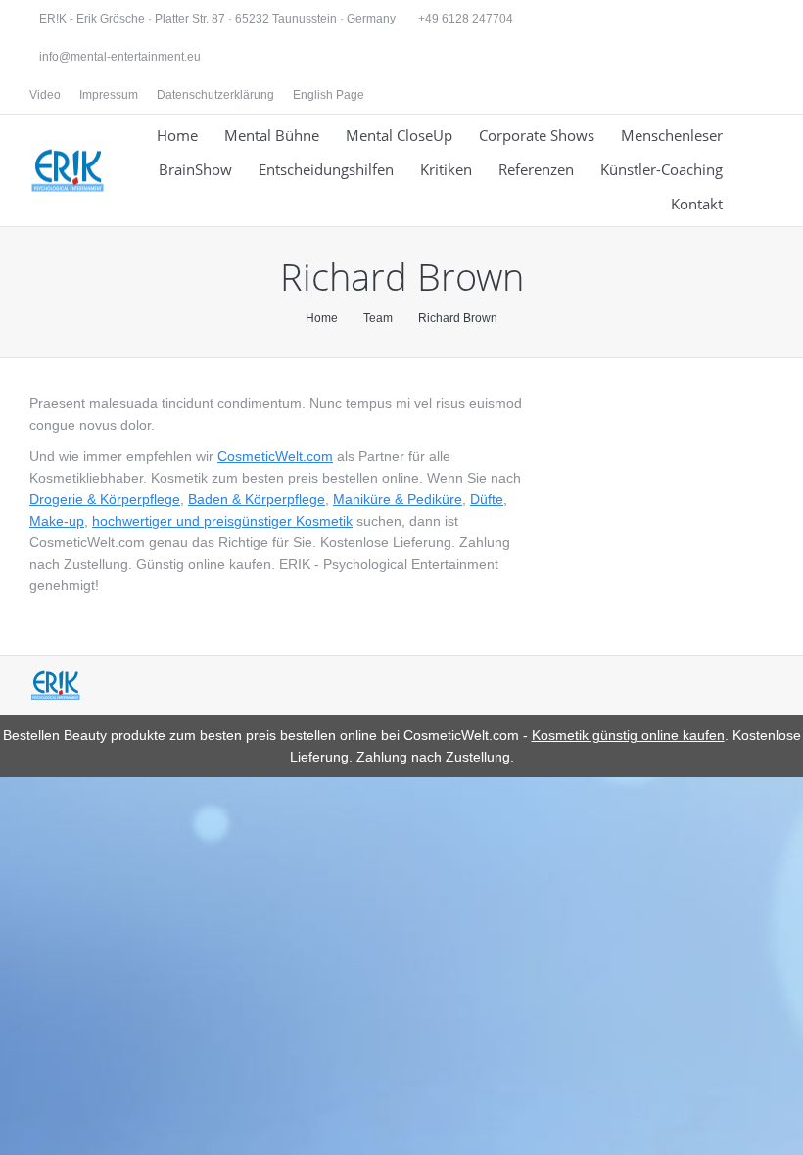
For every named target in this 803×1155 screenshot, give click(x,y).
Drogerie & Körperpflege (104, 499)
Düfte (486, 499)
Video (45, 95)
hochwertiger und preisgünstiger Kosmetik (222, 521)
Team (378, 318)
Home (322, 318)
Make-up (56, 521)
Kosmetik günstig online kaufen (628, 735)
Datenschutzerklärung (215, 95)
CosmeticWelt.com (275, 456)
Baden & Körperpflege (256, 499)
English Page (328, 95)
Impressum (108, 95)
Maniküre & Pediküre (397, 499)
